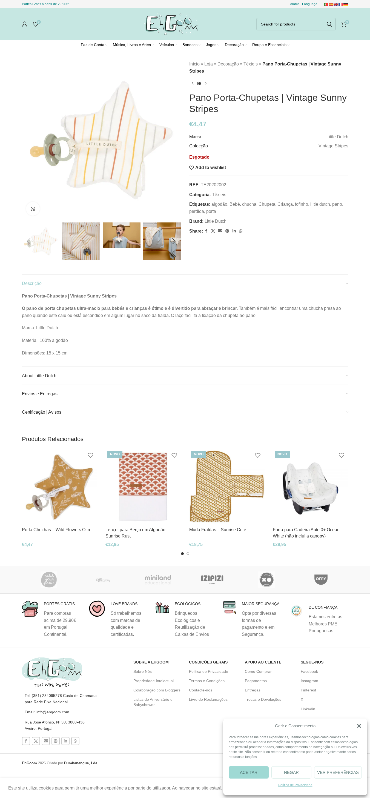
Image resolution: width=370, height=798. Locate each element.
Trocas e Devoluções (263, 699)
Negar (291, 772)
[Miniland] (158, 579)
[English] (336, 4)
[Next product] (205, 83)
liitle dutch (320, 204)
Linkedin (308, 709)
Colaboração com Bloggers (156, 690)
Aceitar (248, 772)
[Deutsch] (345, 4)
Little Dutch (215, 221)
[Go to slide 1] (182, 553)
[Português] (326, 4)
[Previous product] (192, 83)
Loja (208, 64)
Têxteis (250, 64)
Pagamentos (256, 681)
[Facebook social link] (206, 231)
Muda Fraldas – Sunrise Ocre (217, 529)
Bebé (235, 204)
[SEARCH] (329, 24)
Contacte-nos (200, 690)
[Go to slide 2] (188, 553)
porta (211, 211)
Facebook (309, 671)
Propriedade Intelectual (153, 681)
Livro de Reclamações (208, 699)
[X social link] (213, 231)
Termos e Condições (207, 681)
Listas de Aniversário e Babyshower (153, 702)
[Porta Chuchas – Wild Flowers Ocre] (59, 487)
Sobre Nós (142, 671)
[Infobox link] (51, 619)
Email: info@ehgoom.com (47, 712)
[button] (359, 726)
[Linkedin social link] (234, 231)
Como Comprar (258, 671)
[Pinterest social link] (227, 231)
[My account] (24, 24)
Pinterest (308, 690)
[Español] (331, 4)
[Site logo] (169, 23)
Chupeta (267, 204)
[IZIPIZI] (212, 579)
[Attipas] (103, 579)
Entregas (252, 690)
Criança (285, 204)
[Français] (341, 4)
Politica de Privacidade (208, 671)
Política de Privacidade (295, 785)
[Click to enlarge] (33, 209)
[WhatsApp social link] (240, 231)
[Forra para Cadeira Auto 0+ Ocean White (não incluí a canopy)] (310, 487)
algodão (219, 204)
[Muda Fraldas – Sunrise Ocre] (227, 487)
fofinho (301, 204)
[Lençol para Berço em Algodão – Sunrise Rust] (143, 487)
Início (194, 64)
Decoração (228, 64)
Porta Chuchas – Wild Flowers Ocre (56, 529)
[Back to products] (199, 83)
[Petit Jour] (49, 579)
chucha (249, 204)
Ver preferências (338, 772)
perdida (196, 211)
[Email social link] (220, 231)
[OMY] (321, 579)
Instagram (309, 681)
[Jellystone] (266, 579)
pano (337, 204)
